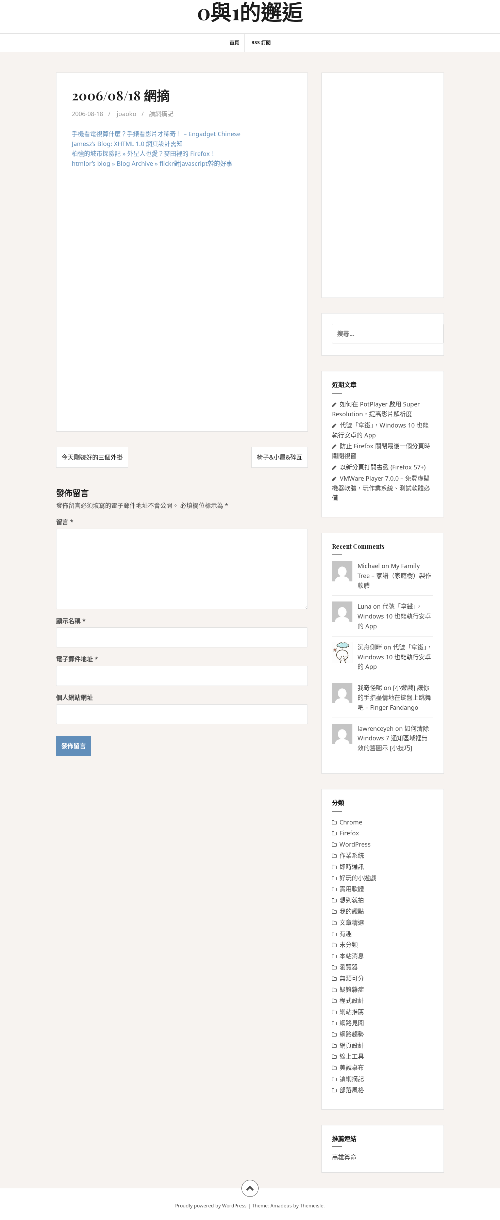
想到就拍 (351, 900)
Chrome (350, 822)
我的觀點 (351, 911)
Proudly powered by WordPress (211, 1205)
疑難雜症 (351, 989)
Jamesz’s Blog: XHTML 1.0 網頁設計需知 (127, 144)
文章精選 (351, 922)
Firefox (349, 833)
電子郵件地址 (77, 659)
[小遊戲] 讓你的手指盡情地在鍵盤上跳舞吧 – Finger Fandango (394, 697)
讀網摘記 (161, 114)
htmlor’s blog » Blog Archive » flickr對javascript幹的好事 (152, 163)
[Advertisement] (182, 222)
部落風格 (351, 1090)
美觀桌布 (351, 1067)
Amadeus (281, 1205)
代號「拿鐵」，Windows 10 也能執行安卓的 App (394, 616)
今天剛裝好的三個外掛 (92, 457)
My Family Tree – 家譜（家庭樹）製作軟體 (394, 576)
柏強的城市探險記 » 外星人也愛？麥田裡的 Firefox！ (144, 153)
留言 (64, 522)
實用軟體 (351, 889)
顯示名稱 (71, 621)
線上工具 (351, 1056)
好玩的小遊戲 (357, 878)
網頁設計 (351, 1045)
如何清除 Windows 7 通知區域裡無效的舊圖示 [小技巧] (393, 738)
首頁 (234, 42)
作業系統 (351, 855)
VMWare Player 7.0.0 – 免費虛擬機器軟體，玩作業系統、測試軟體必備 (381, 488)
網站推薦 (351, 1012)
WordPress (355, 844)
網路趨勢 (351, 1034)
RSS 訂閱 (261, 42)
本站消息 (351, 956)
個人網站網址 (74, 697)
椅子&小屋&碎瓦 (279, 457)
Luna (364, 606)
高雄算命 (344, 1157)
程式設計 (351, 1000)
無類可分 (351, 978)
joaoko (126, 114)
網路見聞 (351, 1023)
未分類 (348, 945)
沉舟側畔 (369, 647)
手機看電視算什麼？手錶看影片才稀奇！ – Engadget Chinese (156, 134)
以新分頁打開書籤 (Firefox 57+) (383, 467)
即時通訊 (351, 867)
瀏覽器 (348, 967)
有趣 (345, 934)
